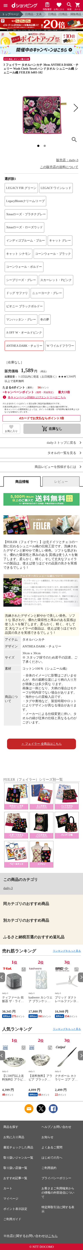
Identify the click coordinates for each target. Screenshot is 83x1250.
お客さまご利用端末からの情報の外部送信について (58, 1193)
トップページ (10, 14)
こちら (53, 1236)
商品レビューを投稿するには (55, 466)
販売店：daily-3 (67, 160)
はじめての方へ (52, 1157)
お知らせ (47, 1137)
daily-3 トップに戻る (61, 442)
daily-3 (8, 888)
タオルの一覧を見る (61, 453)
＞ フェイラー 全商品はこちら (41, 743)
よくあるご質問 (52, 1147)
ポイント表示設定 (15, 1208)
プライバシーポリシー (56, 1178)
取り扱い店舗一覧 (15, 1167)
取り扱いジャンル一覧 (18, 1157)
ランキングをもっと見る (67, 950)
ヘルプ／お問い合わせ (56, 1127)
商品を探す (10, 1127)
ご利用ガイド (12, 1219)
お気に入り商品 (13, 1137)
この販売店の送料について (59, 167)
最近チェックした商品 (18, 1147)
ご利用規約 (49, 1167)
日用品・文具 (33, 14)
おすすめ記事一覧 (15, 1178)
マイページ (10, 1198)
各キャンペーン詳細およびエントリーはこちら (37, 397)
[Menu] (5, 5)
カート (7, 1188)
